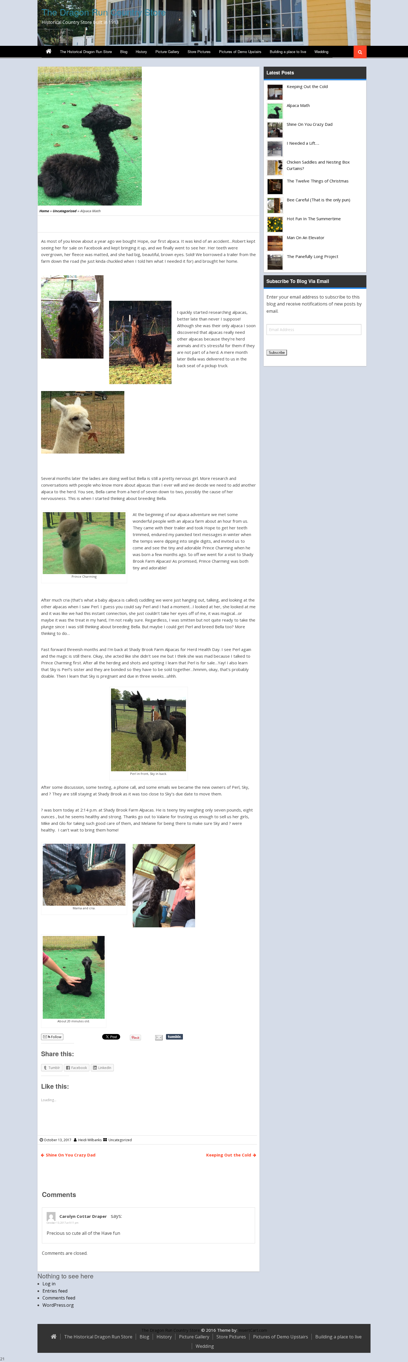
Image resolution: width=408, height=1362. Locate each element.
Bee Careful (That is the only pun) (318, 199)
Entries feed (54, 1291)
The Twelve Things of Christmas (318, 181)
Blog (123, 51)
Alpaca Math (298, 105)
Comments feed (58, 1298)
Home (44, 211)
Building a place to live (288, 51)
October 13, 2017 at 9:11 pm (63, 1223)
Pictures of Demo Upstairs (240, 51)
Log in (49, 1284)
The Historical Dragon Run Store (86, 51)
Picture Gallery (167, 51)
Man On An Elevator (305, 237)
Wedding (321, 51)
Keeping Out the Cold (228, 1155)
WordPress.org (58, 1305)
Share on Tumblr (174, 1037)
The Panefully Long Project (312, 256)
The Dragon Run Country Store (104, 11)
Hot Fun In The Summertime (314, 218)
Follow (55, 1037)
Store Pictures (199, 51)
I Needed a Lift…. (303, 143)
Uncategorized (64, 211)
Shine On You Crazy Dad (70, 1155)
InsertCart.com (252, 1330)
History (141, 51)
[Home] (49, 51)
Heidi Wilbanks (90, 1140)
